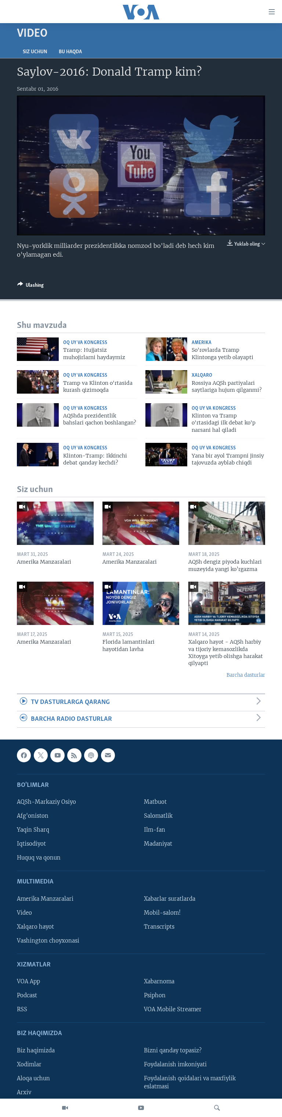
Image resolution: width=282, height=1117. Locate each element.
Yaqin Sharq (33, 830)
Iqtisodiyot (31, 844)
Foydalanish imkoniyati (175, 1064)
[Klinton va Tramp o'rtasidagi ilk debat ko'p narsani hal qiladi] (166, 415)
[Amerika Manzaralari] (55, 523)
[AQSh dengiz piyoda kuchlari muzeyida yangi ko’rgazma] (226, 523)
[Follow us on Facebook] (24, 755)
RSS (22, 1009)
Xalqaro (202, 375)
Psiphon (155, 995)
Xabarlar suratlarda (169, 899)
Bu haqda (70, 52)
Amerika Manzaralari (45, 899)
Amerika (202, 342)
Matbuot (155, 802)
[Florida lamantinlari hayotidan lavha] (140, 603)
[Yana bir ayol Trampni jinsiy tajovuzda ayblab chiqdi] (166, 454)
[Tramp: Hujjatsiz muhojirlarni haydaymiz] (38, 349)
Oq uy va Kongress (85, 342)
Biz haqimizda (36, 1050)
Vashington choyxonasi (48, 940)
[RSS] (74, 755)
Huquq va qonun (39, 857)
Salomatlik (158, 816)
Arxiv (24, 1092)
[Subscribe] (108, 755)
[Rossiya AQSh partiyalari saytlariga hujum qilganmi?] (166, 382)
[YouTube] (141, 1108)
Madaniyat (158, 844)
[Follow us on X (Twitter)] (41, 755)
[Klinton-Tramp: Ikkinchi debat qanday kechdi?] (38, 454)
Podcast (27, 995)
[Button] (30, 286)
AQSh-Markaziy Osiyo (46, 802)
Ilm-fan (154, 830)
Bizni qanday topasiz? (173, 1050)
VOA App (28, 981)
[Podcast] (91, 755)
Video (24, 913)
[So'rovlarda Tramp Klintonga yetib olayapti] (166, 349)
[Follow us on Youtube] (57, 755)
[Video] (65, 1108)
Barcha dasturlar (246, 675)
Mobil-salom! (162, 913)
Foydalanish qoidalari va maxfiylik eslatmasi (190, 1082)
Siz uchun (35, 52)
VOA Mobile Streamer (173, 1009)
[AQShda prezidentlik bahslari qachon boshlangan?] (38, 415)
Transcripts (159, 926)
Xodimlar (29, 1064)
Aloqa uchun (33, 1078)
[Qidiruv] (217, 1108)
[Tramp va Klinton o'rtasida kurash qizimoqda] (38, 382)
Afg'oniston (32, 816)
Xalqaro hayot (35, 926)
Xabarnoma (159, 981)
